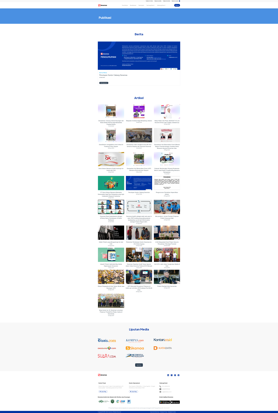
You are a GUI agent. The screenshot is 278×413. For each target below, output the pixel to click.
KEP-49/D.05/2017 (166, 408)
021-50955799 (166, 386)
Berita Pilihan (103, 72)
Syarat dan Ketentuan (154, 411)
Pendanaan (133, 5)
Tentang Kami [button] (150, 5)
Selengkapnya (103, 83)
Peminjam (141, 5)
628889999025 (166, 389)
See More (139, 365)
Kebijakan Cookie (172, 411)
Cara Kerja (125, 5)
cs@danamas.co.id (166, 391)
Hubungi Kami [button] (161, 5)
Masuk (177, 5)
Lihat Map (103, 391)
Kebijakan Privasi (163, 411)
